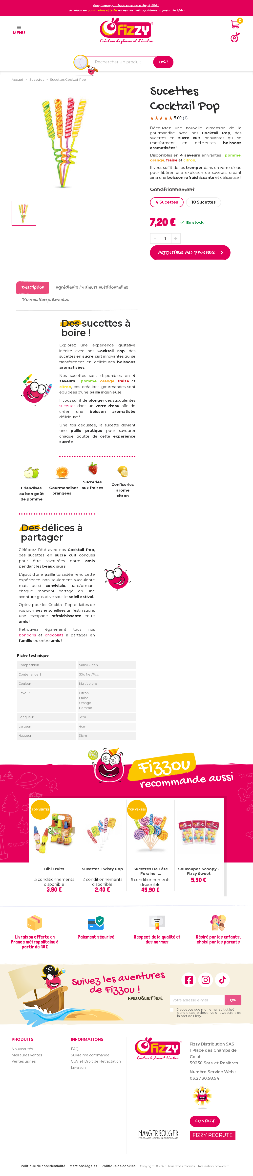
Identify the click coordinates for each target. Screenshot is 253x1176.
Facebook (188, 979)
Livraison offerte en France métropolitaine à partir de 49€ (35, 942)
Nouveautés (22, 1049)
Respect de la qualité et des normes (157, 939)
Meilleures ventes (27, 1055)
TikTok (222, 979)
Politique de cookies (118, 1166)
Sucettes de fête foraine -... (150, 871)
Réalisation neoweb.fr (213, 1166)
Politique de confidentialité (43, 1166)
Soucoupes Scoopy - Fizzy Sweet (198, 871)
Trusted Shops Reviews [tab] (45, 300)
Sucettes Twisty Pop (102, 868)
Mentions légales (83, 1166)
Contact (204, 1121)
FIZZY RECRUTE (212, 1135)
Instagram (205, 979)
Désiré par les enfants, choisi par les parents (218, 939)
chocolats (54, 635)
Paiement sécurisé (96, 937)
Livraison (78, 1067)
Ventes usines (24, 1061)
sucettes (68, 405)
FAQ (75, 1049)
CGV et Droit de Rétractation (96, 1061)
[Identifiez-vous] (235, 37)
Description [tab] (33, 287)
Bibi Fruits (54, 868)
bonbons (27, 635)
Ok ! (163, 62)
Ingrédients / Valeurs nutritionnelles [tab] (91, 287)
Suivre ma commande (90, 1055)
